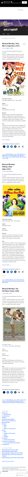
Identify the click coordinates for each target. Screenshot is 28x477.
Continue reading (6, 139)
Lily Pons (22, 281)
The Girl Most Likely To (20, 402)
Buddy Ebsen (5, 155)
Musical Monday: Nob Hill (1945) (9, 451)
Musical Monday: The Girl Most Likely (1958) (10, 289)
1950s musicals (20, 400)
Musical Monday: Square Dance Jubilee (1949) (12, 457)
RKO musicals (23, 157)
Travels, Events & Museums (8, 441)
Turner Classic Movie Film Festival (12, 442)
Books (5, 425)
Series (3, 430)
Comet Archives (5, 416)
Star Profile (4, 438)
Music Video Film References (9, 420)
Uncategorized (5, 444)
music (7, 157)
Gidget (5, 435)
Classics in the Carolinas (9, 433)
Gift (24, 2)
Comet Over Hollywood (12, 13)
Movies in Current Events (9, 428)
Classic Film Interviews (9, 439)
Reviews (4, 424)
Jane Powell (9, 401)
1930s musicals (20, 279)
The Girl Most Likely (6, 346)
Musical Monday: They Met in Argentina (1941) (11, 44)
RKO (7, 402)
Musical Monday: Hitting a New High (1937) (8, 166)
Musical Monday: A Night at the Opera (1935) (12, 453)
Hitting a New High (16, 281)
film (9, 155)
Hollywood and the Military (8, 419)
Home (3, 33)
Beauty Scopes (7, 414)
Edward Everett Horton (7, 281)
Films (5, 427)
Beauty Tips (5, 413)
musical (10, 157)
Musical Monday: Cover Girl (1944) (10, 450)
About (8, 33)
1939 (5, 431)
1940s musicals (20, 154)
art (24, 154)
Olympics (6, 436)
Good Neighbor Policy (14, 155)
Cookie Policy (5, 471)
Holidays (4, 417)
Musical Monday (9, 154)
